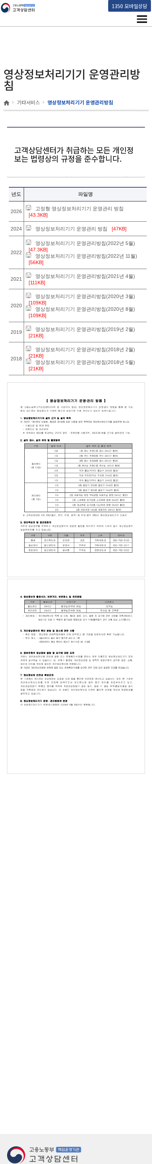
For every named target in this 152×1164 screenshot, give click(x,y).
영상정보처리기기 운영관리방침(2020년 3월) (85, 296)
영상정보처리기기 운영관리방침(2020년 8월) (85, 309)
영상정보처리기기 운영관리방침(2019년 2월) (85, 329)
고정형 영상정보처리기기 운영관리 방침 (79, 208)
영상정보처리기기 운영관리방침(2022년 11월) (86, 256)
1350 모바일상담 (129, 6)
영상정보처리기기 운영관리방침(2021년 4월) (85, 276)
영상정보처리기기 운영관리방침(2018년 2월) (85, 349)
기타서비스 (28, 102)
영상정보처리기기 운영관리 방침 (71, 229)
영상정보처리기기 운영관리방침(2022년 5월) (85, 243)
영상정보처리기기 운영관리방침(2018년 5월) (85, 362)
